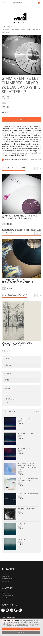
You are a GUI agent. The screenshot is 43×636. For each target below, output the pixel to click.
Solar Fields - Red (24, 448)
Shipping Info (6, 574)
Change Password (7, 595)
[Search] (31, 2)
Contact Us (5, 581)
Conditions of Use (7, 579)
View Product (21, 192)
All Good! (21, 629)
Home (3, 27)
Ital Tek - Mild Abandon (26, 509)
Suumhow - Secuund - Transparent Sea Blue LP (18, 281)
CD (7, 395)
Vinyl (8, 27)
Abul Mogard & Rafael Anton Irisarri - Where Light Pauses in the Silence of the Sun (28, 466)
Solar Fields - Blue (25, 418)
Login (4, 2)
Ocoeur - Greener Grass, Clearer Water (17, 344)
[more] (37, 411)
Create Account (6, 598)
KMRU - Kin (21, 524)
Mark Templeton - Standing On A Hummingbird (28, 480)
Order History (6, 593)
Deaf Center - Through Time (28, 494)
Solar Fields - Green (25, 433)
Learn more (21, 632)
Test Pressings (10, 399)
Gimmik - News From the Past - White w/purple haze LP (21, 217)
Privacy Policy (6, 576)
